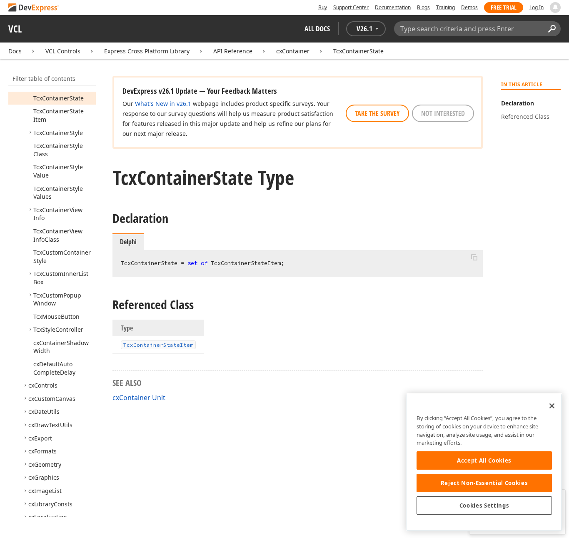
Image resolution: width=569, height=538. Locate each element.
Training (445, 7)
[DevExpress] (33, 8)
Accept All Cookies (484, 460)
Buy (322, 7)
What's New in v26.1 (163, 104)
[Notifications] (555, 7)
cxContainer (292, 51)
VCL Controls (62, 51)
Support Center (351, 7)
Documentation (393, 7)
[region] (484, 462)
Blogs (423, 7)
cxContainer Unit (138, 397)
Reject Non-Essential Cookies (484, 483)
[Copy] (474, 257)
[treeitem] (58, 98)
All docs (317, 28)
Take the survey (377, 113)
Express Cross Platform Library (147, 51)
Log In (536, 7)
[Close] (552, 406)
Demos (469, 7)
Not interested (443, 113)
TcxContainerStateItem (246, 263)
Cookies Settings (484, 505)
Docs (15, 51)
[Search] (552, 28)
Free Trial (504, 7)
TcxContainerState (358, 51)
